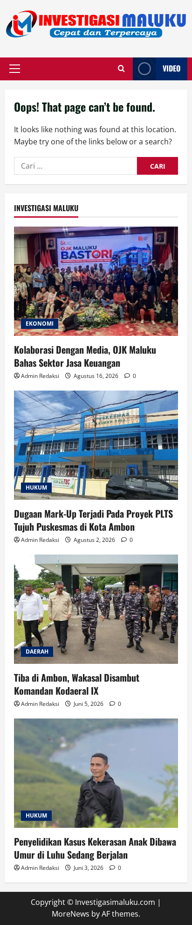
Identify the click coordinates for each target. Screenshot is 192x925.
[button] (15, 68)
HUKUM (36, 487)
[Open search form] (121, 69)
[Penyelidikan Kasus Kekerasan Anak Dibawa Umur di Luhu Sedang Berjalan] (96, 773)
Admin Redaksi (40, 376)
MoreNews (70, 914)
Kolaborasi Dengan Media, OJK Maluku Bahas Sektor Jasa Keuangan (85, 356)
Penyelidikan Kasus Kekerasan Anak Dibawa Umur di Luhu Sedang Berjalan (95, 847)
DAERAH (37, 651)
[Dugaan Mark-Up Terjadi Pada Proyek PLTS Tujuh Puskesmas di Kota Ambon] (96, 445)
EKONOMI (40, 323)
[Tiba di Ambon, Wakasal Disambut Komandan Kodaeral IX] (96, 609)
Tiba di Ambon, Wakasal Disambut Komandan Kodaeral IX (76, 683)
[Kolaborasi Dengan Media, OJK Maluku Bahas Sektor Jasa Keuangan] (96, 281)
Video (171, 68)
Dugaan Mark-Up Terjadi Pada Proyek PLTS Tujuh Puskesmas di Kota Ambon (93, 520)
